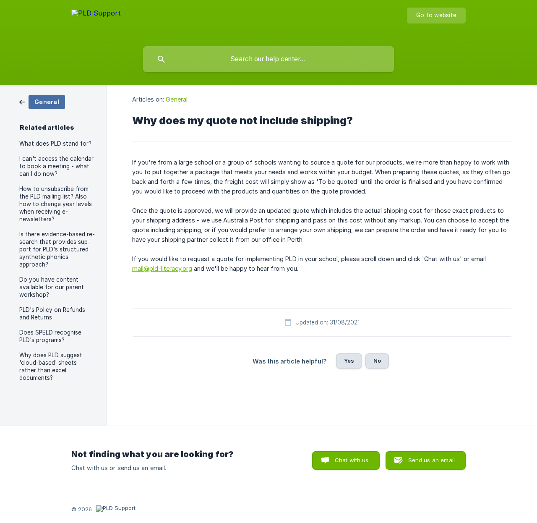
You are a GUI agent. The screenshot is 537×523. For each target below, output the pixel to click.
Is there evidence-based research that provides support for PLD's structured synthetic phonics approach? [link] (57, 249)
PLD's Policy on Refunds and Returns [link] (52, 313)
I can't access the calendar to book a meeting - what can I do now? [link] (56, 166)
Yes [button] (349, 360)
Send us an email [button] (431, 460)
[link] (42, 101)
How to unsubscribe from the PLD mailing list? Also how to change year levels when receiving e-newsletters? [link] (55, 204)
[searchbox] (268, 59)
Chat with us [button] (352, 460)
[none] (96, 21)
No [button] (377, 360)
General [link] (177, 99)
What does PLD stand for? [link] (55, 143)
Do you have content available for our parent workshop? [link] (51, 287)
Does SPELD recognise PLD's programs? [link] (50, 336)
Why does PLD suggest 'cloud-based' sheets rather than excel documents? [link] (50, 366)
